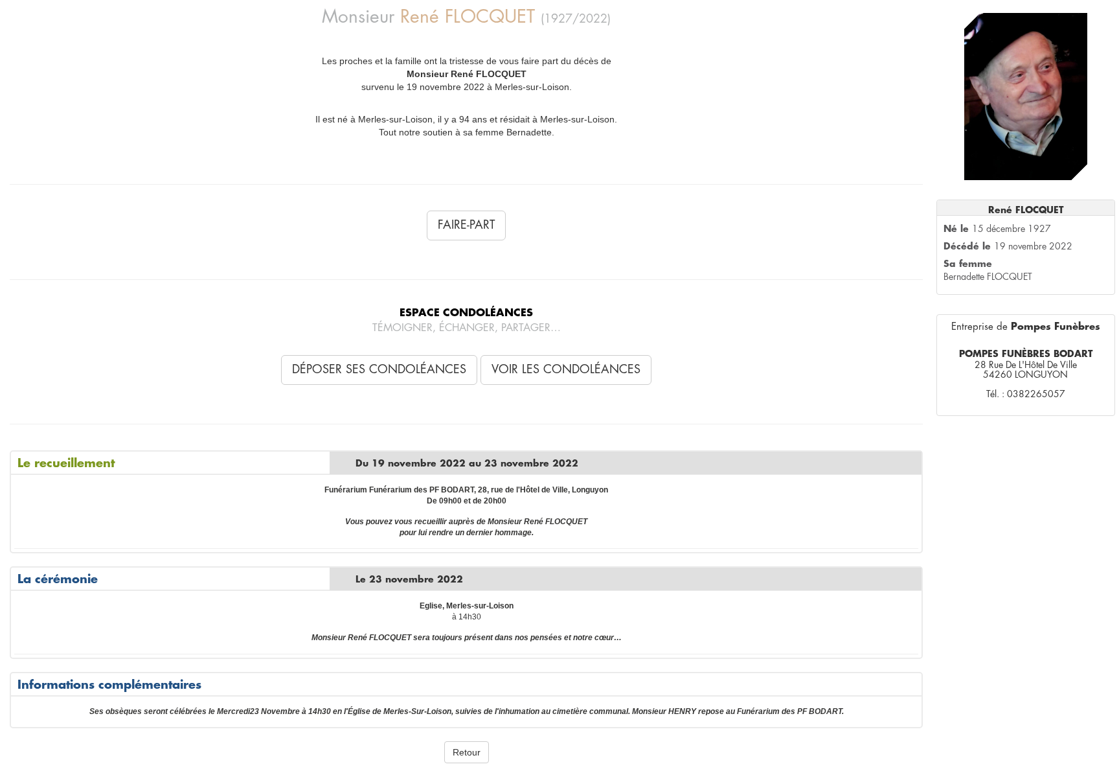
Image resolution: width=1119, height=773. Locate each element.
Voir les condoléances (566, 369)
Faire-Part (466, 225)
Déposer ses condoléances (379, 369)
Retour (466, 752)
